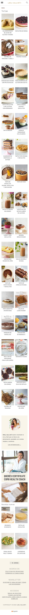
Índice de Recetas (14, 593)
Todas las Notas (14, 595)
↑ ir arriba (14, 563)
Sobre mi (14, 598)
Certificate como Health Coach (14, 597)
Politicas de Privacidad (14, 571)
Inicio (3, 8)
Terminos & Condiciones (14, 573)
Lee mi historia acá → (14, 444)
